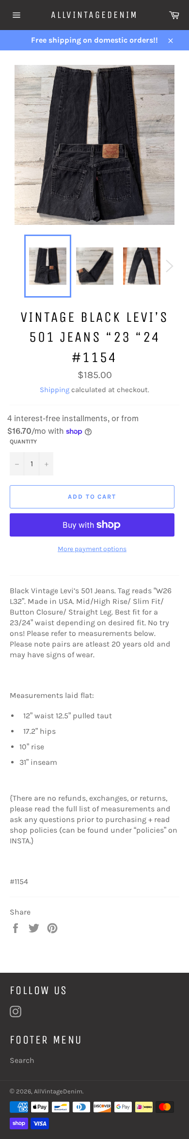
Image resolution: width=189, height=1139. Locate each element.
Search (22, 1060)
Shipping (54, 389)
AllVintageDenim (94, 14)
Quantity (23, 441)
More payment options (92, 549)
